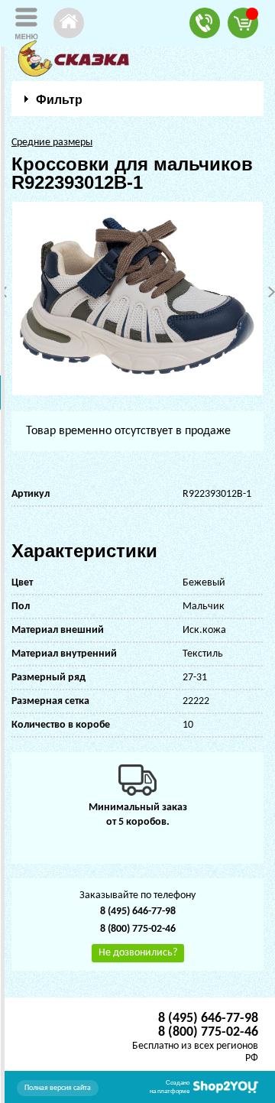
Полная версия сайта (57, 1088)
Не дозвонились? (138, 953)
